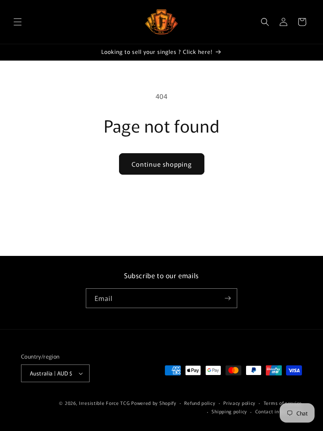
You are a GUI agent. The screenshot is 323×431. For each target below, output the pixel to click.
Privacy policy (239, 402)
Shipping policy (229, 411)
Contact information (278, 411)
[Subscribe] (227, 298)
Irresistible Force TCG (104, 402)
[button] (17, 22)
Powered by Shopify (153, 402)
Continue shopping (162, 164)
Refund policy (199, 402)
